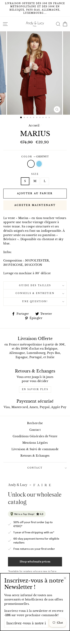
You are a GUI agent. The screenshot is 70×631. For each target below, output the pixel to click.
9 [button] (46, 118)
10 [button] (50, 118)
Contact (35, 430)
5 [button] (34, 118)
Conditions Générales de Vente (35, 436)
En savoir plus (35, 389)
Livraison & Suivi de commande (35, 449)
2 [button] (25, 118)
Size (34, 174)
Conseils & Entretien (35, 293)
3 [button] (28, 118)
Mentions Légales (35, 442)
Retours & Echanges (34, 455)
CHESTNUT (31, 163)
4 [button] (31, 118)
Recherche (35, 423)
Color (35, 156)
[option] (35, 8)
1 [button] (21, 118)
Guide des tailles (35, 285)
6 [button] (37, 118)
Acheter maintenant (35, 205)
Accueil (34, 125)
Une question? (35, 301)
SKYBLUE (39, 163)
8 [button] (43, 118)
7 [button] (40, 118)
